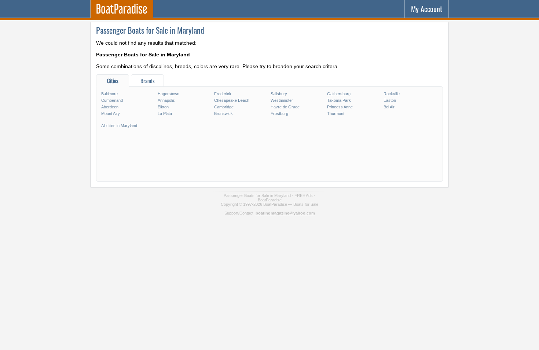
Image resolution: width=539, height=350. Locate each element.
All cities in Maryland (119, 125)
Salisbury (279, 94)
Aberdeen (109, 107)
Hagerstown (168, 94)
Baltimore (109, 94)
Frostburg (279, 113)
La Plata (165, 113)
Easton (390, 100)
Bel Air (389, 107)
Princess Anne (340, 107)
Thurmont (335, 113)
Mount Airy (110, 113)
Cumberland (112, 100)
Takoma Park (339, 100)
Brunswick (223, 113)
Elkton (163, 107)
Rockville (392, 94)
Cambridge (224, 107)
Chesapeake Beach (231, 100)
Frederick (222, 94)
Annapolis (166, 100)
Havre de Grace (285, 107)
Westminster (282, 100)
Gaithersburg (339, 94)
